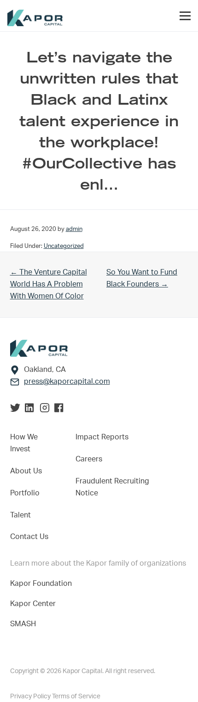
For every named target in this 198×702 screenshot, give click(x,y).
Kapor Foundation (43, 583)
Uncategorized (64, 246)
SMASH (23, 624)
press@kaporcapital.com (67, 381)
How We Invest (24, 443)
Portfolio (25, 493)
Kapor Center (34, 603)
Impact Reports (102, 437)
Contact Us (29, 536)
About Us (26, 471)
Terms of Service (76, 696)
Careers (89, 459)
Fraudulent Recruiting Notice (112, 487)
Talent (20, 515)
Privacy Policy (31, 696)
